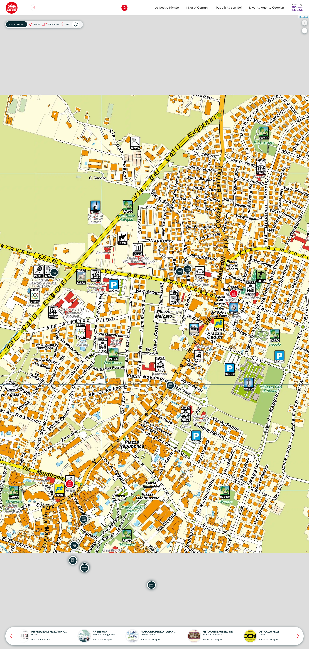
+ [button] (304, 23)
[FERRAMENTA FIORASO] (179, 271)
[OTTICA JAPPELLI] (83, 519)
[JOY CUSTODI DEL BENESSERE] (84, 568)
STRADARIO (53, 24)
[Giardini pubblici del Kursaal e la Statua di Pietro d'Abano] (69, 483)
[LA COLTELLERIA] (74, 545)
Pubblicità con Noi (229, 7)
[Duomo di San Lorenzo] (233, 293)
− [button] (304, 30)
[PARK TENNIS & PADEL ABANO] (54, 272)
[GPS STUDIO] (170, 385)
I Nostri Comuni (197, 7)
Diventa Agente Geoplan (266, 7)
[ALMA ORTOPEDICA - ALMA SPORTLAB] (151, 585)
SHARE (37, 24)
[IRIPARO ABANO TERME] (187, 269)
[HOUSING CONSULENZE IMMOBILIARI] (73, 560)
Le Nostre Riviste (167, 7)
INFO (64, 25)
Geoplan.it (303, 16)
